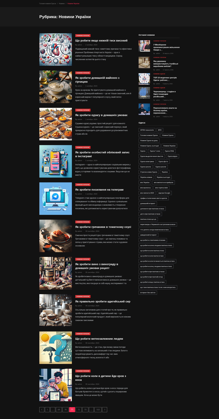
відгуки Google (164, 193)
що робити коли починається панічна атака (157, 261)
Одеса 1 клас (155, 151)
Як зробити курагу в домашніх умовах (101, 115)
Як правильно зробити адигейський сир (102, 301)
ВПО (160, 130)
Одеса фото (163, 161)
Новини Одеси (159, 74)
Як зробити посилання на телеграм (99, 189)
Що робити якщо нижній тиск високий (101, 40)
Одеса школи (160, 167)
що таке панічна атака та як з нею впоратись (158, 287)
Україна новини (146, 177)
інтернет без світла (147, 293)
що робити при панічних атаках (152, 272)
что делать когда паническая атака (154, 230)
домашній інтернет (147, 203)
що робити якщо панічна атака (152, 282)
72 (79, 409)
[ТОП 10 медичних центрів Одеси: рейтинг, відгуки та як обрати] (144, 79)
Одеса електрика (147, 161)
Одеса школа (145, 167)
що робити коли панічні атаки (151, 256)
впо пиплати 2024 (147, 193)
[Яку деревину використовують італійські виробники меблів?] (144, 62)
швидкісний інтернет (148, 235)
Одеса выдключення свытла (151, 156)
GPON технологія (147, 130)
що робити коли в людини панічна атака (156, 245)
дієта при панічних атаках (150, 214)
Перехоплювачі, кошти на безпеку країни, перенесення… (165, 110)
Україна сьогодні (163, 177)
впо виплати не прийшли (163, 182)
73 (85, 409)
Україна (165, 172)
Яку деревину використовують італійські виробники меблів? (165, 63)
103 (98, 409)
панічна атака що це (148, 219)
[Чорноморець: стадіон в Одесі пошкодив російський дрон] (144, 92)
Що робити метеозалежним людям (99, 338)
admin (158, 53)
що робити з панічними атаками (152, 240)
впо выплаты (145, 188)
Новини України (83, 35)
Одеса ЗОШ (169, 151)
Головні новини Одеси (149, 135)
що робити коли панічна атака (152, 251)
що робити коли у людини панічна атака (156, 266)
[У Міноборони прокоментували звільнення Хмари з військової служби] (144, 46)
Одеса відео (172, 156)
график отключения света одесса (153, 198)
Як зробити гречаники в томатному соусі (103, 226)
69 (59, 409)
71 (72, 409)
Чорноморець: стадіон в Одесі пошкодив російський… (164, 94)
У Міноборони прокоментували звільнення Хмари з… (166, 47)
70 (65, 409)
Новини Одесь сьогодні (149, 146)
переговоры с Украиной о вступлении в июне (157, 224)
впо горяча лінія (161, 188)
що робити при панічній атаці (151, 277)
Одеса (142, 151)
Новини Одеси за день (149, 140)
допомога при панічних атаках (152, 209)
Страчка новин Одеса (148, 172)
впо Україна (144, 182)
